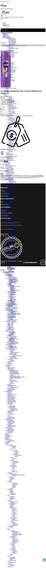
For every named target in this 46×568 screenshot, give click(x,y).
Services (4, 36)
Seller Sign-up (4, 193)
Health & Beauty (8, 115)
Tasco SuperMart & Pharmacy (6, 179)
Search (22, 17)
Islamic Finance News (7, 37)
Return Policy (4, 204)
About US (3, 210)
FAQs (2, 202)
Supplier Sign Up (6, 25)
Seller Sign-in (4, 196)
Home (4, 33)
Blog (4, 35)
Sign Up (4, 23)
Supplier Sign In (6, 24)
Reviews (2, 174)
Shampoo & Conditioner (28, 115)
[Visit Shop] (6, 178)
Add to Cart (3, 114)
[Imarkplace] (5, 13)
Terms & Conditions (6, 213)
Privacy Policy (4, 215)
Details (2, 173)
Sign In (4, 22)
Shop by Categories (15, 115)
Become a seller (3, 8)
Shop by (21, 115)
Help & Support (10, 8)
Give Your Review (4, 96)
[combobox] (14, 17)
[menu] (0, 41)
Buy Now (7, 114)
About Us (5, 34)
